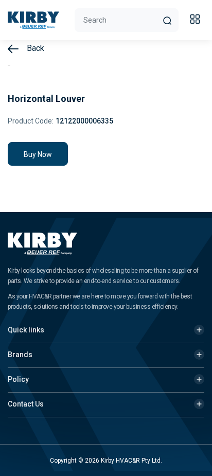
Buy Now (38, 154)
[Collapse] (196, 20)
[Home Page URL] (33, 20)
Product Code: (31, 121)
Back (34, 48)
